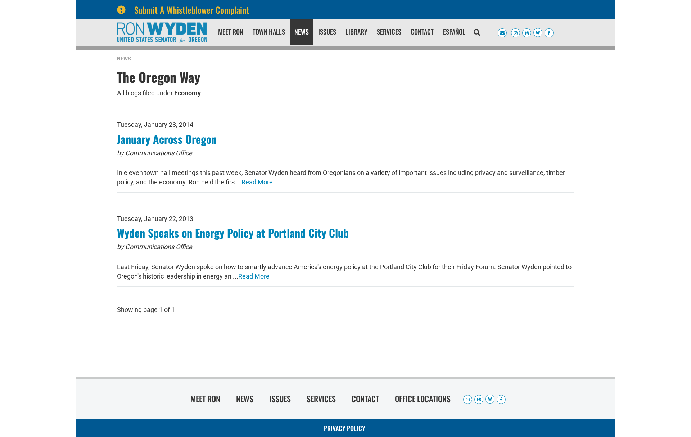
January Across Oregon (167, 139)
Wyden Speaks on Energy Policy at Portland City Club (233, 233)
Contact (422, 31)
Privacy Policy (344, 428)
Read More (257, 182)
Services (389, 31)
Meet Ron (230, 31)
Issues (327, 31)
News (301, 31)
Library (356, 31)
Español (454, 31)
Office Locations (423, 398)
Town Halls (269, 31)
